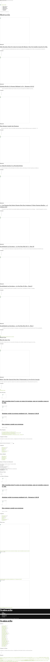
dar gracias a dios (45, 657)
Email (3, 612)
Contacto (3, 459)
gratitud (38, 658)
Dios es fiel (4, 658)
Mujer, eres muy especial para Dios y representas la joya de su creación (19, 379)
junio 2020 (4, 646)
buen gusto (33, 657)
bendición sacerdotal (27, 657)
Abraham (1, 657)
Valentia (3, 451)
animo (12, 657)
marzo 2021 (4, 638)
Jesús (46, 658)
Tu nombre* (2, 464)
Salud (5, 337)
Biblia (31, 657)
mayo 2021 (4, 636)
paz (35, 660)
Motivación (5, 7)
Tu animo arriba (6, 610)
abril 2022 (3, 630)
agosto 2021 (4, 634)
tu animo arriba (14, 661)
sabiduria (47, 660)
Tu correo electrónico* (4, 466)
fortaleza (33, 658)
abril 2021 (3, 637)
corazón (40, 657)
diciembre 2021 (4, 632)
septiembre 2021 (5, 633)
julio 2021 (3, 635)
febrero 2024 (4, 625)
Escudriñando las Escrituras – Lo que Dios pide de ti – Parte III (17, 246)
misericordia (9, 660)
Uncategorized (4, 519)
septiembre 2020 (5, 643)
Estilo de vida (5, 8)
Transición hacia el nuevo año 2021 (8, 433)
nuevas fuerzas (18, 660)
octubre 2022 (4, 628)
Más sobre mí (5, 6)
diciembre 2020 (4, 640)
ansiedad (14, 657)
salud (7, 661)
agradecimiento (5, 657)
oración (22, 660)
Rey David (41, 660)
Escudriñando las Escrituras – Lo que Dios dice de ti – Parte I (16, 326)
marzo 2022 (4, 631)
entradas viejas (2, 390)
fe (28, 658)
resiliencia (37, 660)
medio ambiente (5, 660)
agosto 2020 (4, 644)
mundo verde (13, 660)
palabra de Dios (29, 660)
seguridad (10, 661)
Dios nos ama (17, 658)
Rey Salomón (44, 660)
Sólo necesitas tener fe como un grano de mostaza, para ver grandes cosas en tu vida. (24, 46)
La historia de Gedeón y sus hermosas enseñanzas (11, 432)
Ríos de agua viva (5, 340)
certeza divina (36, 657)
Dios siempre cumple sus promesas (9, 126)
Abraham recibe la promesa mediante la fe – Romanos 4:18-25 (17, 86)
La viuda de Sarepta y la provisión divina (11, 165)
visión (17, 661)
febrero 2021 (4, 639)
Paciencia (3, 448)
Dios (1, 658)
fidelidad (30, 658)
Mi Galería (4, 9)
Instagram (3, 613)
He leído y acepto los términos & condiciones (9, 468)
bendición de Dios (20, 657)
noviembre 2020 (5, 641)
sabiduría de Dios (2, 661)
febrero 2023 (4, 627)
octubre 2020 (4, 642)
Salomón (5, 661)
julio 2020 (3, 645)
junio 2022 (4, 629)
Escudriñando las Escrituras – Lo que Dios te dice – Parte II (16, 286)
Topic (3, 450)
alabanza (9, 657)
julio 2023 (3, 626)
